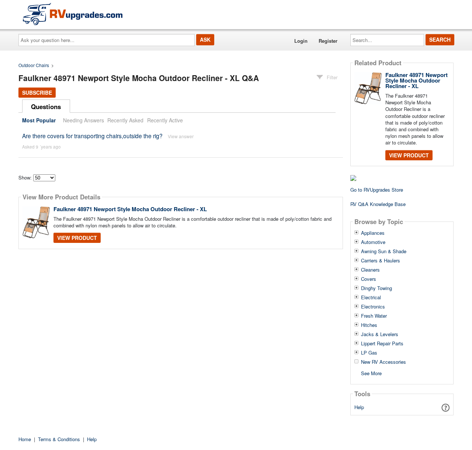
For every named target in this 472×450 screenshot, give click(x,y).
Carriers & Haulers (380, 260)
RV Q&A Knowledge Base (378, 203)
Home (24, 439)
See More (371, 373)
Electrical (371, 297)
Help (359, 407)
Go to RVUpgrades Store (376, 189)
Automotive (373, 242)
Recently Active (165, 120)
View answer (181, 136)
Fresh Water (374, 315)
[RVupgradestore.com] (72, 13)
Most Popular (39, 120)
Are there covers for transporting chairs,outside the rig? (92, 136)
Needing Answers (83, 120)
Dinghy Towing (376, 288)
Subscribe (37, 92)
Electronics (373, 306)
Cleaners (370, 269)
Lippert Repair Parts (382, 343)
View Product (77, 237)
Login (301, 40)
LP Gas (369, 352)
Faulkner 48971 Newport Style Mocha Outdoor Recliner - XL (130, 209)
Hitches (369, 325)
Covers (368, 279)
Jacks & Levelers (379, 334)
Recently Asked (125, 120)
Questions (46, 106)
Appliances (373, 233)
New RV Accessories (383, 361)
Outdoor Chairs (33, 65)
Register (328, 40)
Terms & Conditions (59, 439)
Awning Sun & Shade (383, 251)
